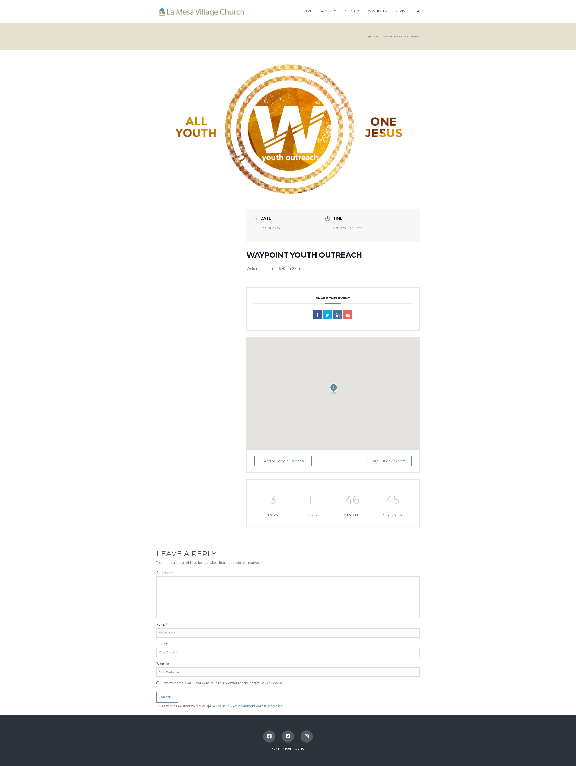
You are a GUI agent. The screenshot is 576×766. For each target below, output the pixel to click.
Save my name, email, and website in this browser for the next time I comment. (222, 683)
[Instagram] (307, 736)
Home (275, 748)
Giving (299, 748)
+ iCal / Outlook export (386, 461)
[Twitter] (288, 736)
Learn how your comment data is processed (249, 706)
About (287, 748)
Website (162, 663)
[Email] (347, 314)
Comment (165, 572)
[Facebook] (269, 736)
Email (161, 644)
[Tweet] (327, 314)
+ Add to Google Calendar (283, 461)
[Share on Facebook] (317, 314)
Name (161, 624)
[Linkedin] (337, 314)
